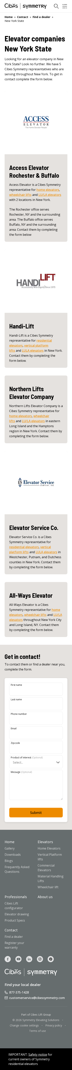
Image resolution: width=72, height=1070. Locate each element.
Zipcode (15, 743)
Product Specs (15, 920)
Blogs (9, 861)
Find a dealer (41, 17)
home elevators (47, 190)
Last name (16, 699)
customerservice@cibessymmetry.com (37, 998)
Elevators (45, 841)
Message (21, 772)
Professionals (16, 896)
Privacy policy (53, 1025)
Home (9, 17)
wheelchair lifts (20, 195)
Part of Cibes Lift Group (36, 1014)
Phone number (19, 714)
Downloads (13, 854)
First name (16, 685)
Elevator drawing (17, 914)
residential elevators (24, 547)
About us (45, 896)
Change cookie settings (24, 1025)
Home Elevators (49, 848)
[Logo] (26, 6)
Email (14, 728)
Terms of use (37, 1031)
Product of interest (27, 757)
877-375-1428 (19, 992)
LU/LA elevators (49, 195)
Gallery (10, 848)
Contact (22, 17)
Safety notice (37, 1054)
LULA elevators (33, 350)
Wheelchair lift (48, 887)
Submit (36, 812)
